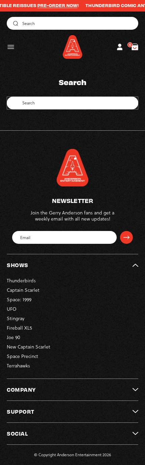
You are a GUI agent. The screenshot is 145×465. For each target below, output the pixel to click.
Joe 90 (13, 337)
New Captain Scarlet (28, 346)
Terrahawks (18, 365)
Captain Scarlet (23, 290)
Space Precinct (22, 356)
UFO (12, 309)
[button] (11, 47)
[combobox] (72, 23)
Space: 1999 (19, 299)
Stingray (15, 318)
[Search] (14, 23)
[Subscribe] (126, 237)
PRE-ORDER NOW (52, 5)
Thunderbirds (21, 280)
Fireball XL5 (19, 328)
